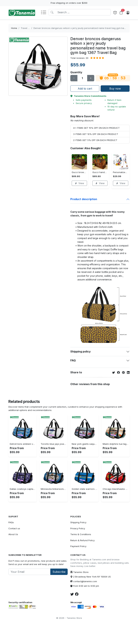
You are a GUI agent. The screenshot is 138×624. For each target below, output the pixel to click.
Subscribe (59, 571)
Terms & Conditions (80, 534)
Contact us (14, 528)
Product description (83, 199)
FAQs (11, 522)
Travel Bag (26, 28)
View (81, 183)
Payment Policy (78, 546)
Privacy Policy (77, 528)
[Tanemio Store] (21, 13)
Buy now (115, 88)
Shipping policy (80, 351)
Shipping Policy (78, 522)
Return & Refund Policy (82, 540)
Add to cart (85, 88)
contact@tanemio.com (85, 581)
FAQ (73, 360)
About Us (13, 534)
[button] (44, 12)
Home (14, 28)
